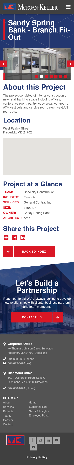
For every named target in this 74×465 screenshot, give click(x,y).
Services (8, 407)
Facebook (32, 440)
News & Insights (39, 411)
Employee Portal (39, 415)
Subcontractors (38, 407)
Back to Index (34, 251)
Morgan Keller (32, 6)
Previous (3, 63)
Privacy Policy (37, 457)
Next (70, 63)
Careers (8, 420)
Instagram (40, 440)
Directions (41, 353)
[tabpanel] (37, 64)
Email (33, 447)
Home (32, 402)
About (6, 402)
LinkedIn (48, 440)
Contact (8, 424)
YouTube (56, 440)
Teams (7, 415)
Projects (8, 411)
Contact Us (32, 317)
